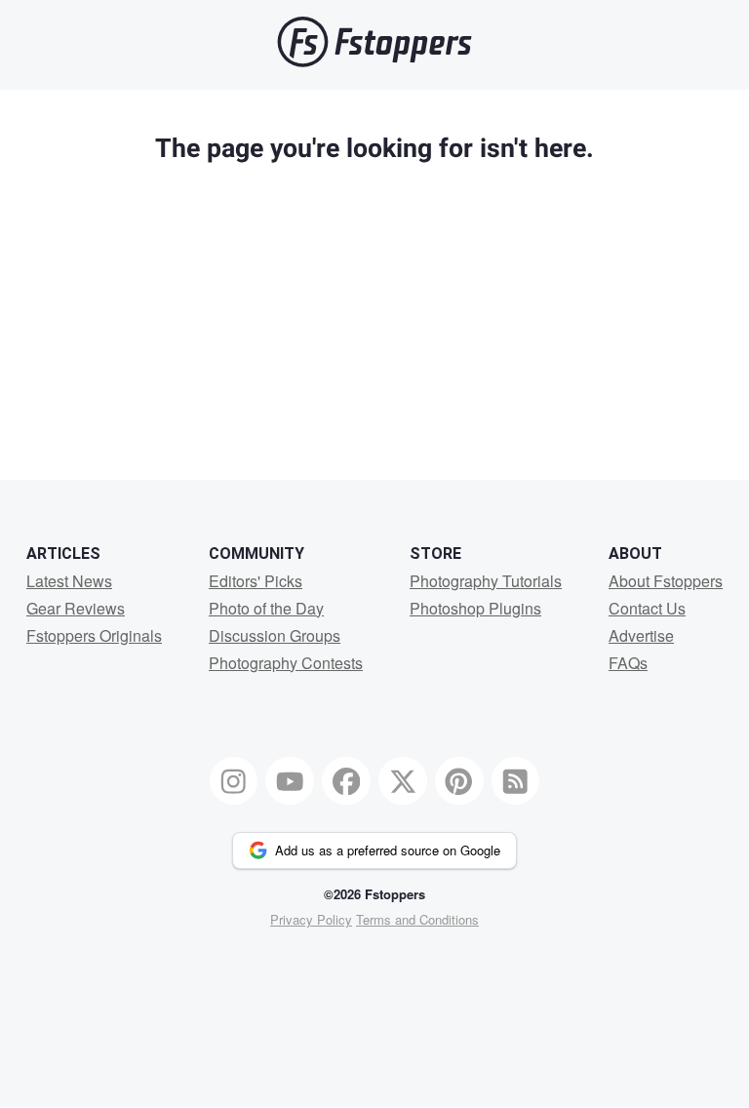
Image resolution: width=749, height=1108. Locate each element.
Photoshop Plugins (475, 608)
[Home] (374, 62)
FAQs (628, 663)
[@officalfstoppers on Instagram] (234, 781)
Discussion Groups (274, 635)
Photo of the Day (266, 608)
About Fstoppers (666, 581)
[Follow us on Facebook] (346, 781)
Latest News (69, 581)
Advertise (641, 635)
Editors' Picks (255, 581)
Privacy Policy (311, 919)
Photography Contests (286, 663)
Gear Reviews (75, 608)
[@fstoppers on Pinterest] (459, 781)
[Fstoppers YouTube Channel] (289, 781)
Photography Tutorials (486, 581)
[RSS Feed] (516, 781)
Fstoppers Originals (94, 635)
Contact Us (647, 608)
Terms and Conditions (417, 919)
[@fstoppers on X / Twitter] (402, 781)
